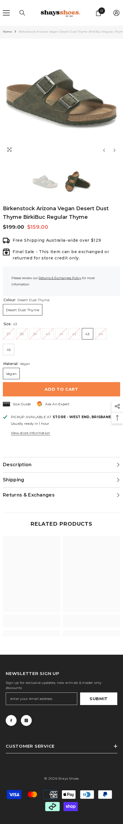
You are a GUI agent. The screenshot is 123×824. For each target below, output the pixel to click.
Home (7, 31)
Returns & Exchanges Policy (60, 278)
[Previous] (104, 150)
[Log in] (116, 13)
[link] (31, 624)
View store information (30, 433)
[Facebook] (11, 720)
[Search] (22, 12)
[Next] (115, 150)
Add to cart (61, 389)
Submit (99, 698)
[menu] (6, 12)
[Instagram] (26, 720)
